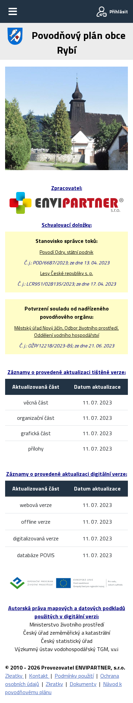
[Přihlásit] (102, 11)
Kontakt (39, 676)
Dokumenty (83, 684)
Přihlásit (118, 11)
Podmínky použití (74, 676)
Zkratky (14, 676)
